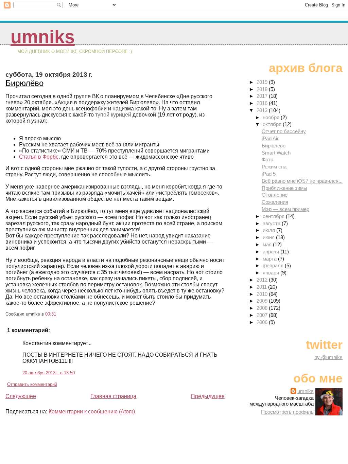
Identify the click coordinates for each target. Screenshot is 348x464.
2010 (263, 294)
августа (272, 223)
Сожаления (275, 202)
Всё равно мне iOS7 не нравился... (302, 181)
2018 (263, 89)
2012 (263, 280)
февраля (274, 265)
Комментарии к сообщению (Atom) (92, 411)
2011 (262, 287)
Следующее (20, 396)
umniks (43, 36)
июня (269, 237)
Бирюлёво (24, 83)
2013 (263, 110)
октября (273, 124)
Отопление (275, 195)
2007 (263, 315)
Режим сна (274, 166)
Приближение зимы (284, 188)
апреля (271, 251)
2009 (263, 301)
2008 (263, 308)
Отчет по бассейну (284, 131)
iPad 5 (269, 174)
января (271, 272)
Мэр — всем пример (285, 209)
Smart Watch (276, 153)
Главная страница (113, 396)
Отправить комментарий (32, 384)
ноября (272, 117)
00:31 (50, 314)
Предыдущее (208, 396)
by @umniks (328, 357)
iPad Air (270, 138)
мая (268, 244)
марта (270, 259)
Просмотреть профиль (287, 412)
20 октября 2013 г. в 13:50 (48, 372)
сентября (274, 216)
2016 (263, 103)
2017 (263, 96)
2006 (263, 322)
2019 (263, 82)
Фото (267, 159)
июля (269, 230)
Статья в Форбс (38, 157)
